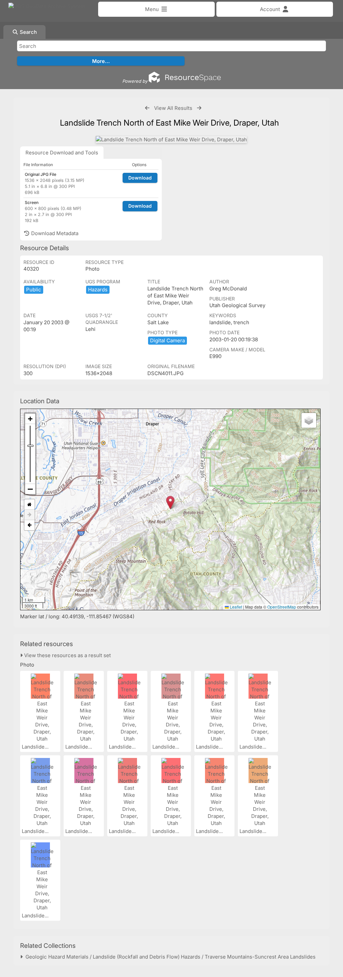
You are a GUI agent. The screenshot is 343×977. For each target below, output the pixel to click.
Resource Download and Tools (61, 152)
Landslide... (36, 747)
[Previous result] (147, 108)
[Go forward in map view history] (29, 515)
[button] (170, 502)
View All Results (173, 108)
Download (140, 178)
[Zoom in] (30, 419)
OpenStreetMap (281, 607)
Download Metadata (54, 233)
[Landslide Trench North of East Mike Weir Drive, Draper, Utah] (171, 139)
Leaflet (235, 607)
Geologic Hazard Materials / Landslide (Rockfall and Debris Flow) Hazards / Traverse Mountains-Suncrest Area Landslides (169, 957)
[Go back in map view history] (29, 525)
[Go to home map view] (29, 504)
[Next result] (199, 108)
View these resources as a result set (67, 655)
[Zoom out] (30, 489)
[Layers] (308, 420)
